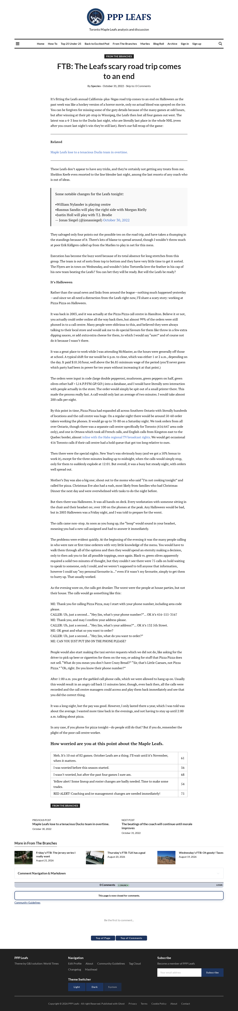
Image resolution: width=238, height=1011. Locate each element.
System (112, 986)
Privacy (133, 1003)
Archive (172, 43)
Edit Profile (75, 963)
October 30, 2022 (116, 220)
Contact (185, 1003)
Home (40, 43)
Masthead (91, 969)
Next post (128, 820)
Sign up (196, 43)
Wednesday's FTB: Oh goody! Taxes (201, 852)
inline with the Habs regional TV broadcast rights (116, 437)
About (89, 963)
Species (94, 86)
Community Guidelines (111, 963)
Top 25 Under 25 (71, 43)
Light (77, 986)
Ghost (121, 1003)
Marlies (145, 43)
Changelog (74, 969)
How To (52, 43)
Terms (144, 1003)
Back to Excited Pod (97, 43)
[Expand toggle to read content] (218, 873)
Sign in (185, 43)
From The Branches (125, 43)
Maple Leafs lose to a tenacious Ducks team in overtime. (89, 152)
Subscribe (212, 972)
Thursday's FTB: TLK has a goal (126, 852)
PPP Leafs (129, 16)
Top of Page (103, 938)
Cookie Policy (158, 1003)
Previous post (41, 820)
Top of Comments (131, 938)
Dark (95, 986)
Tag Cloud (135, 963)
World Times (51, 963)
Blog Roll (158, 43)
